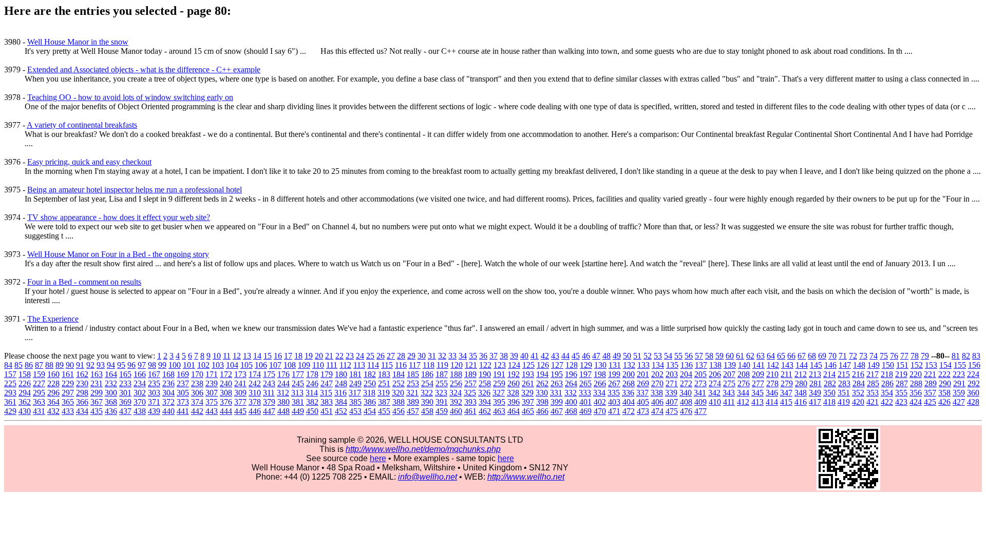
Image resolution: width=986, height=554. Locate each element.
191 (499, 374)
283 (844, 383)
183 (384, 374)
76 (894, 355)
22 (339, 355)
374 (197, 402)
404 (628, 402)
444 (226, 411)
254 (427, 383)
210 (772, 374)
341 (700, 392)
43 (555, 355)
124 (514, 365)
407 (672, 402)
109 (304, 365)
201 (643, 374)
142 (773, 365)
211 (786, 374)
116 (401, 365)
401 (585, 402)
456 (398, 411)
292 (974, 383)
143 (787, 365)
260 (513, 383)
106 (261, 365)
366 (82, 402)
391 (441, 402)
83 (976, 355)
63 (760, 355)
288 (916, 383)
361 (10, 402)
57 (699, 355)
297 (68, 392)
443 (211, 411)
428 (973, 402)
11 (227, 355)
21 (329, 355)
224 (973, 374)
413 (757, 402)
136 (686, 365)
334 (599, 392)
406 (657, 402)
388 (398, 402)
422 (887, 402)
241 (240, 383)
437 (125, 411)
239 (211, 383)
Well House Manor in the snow (77, 41)
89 (59, 365)
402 (600, 402)
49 (617, 355)
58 (709, 355)
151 (902, 365)
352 (858, 392)
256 (456, 383)
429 (10, 411)
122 (485, 365)
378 (255, 402)
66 (791, 355)
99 (162, 365)
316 (340, 392)
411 (729, 402)
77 (904, 355)
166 (140, 374)
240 (226, 383)
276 (743, 383)
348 (800, 392)
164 (111, 374)
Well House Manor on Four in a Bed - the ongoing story (118, 254)
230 (82, 383)
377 (240, 402)
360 (973, 392)
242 (255, 383)
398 (542, 402)
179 (326, 374)
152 (917, 365)
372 (168, 402)
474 (657, 411)
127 (557, 365)
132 (629, 365)
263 (557, 383)
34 (463, 355)
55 (678, 355)
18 (298, 355)
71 (843, 355)
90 (70, 365)
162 (82, 374)
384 (341, 402)
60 (730, 355)
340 (685, 392)
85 (18, 365)
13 (247, 355)
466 (542, 411)
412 (743, 402)
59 (719, 355)
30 (422, 355)
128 (571, 365)
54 (668, 355)
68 (812, 355)
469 (585, 411)
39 (514, 355)
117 (415, 365)
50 (627, 355)
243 (269, 383)
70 (832, 355)
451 (326, 411)
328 (513, 392)
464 (513, 411)
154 (945, 365)
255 (441, 383)
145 (816, 365)
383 (326, 402)
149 (873, 365)
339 (671, 392)
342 (714, 392)
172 (226, 374)
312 (283, 392)
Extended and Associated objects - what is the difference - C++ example (143, 69)
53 (658, 355)
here (378, 458)
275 (729, 383)
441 (183, 411)
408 (686, 402)
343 (729, 392)
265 (585, 383)
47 (596, 355)
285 (873, 383)
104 (232, 365)
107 (275, 365)
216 (858, 374)
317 (355, 392)
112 (345, 365)
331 (556, 392)
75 (884, 355)
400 (571, 402)
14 (257, 355)
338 (657, 392)
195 (557, 374)
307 (211, 392)
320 (398, 392)
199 (614, 374)
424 (915, 402)
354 (887, 392)
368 (111, 402)
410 (715, 402)
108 (289, 365)
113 (359, 365)
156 (974, 365)
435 (96, 411)
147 (845, 365)
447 (269, 411)
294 (24, 392)
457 (413, 411)
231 (96, 383)
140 (744, 365)
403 (614, 402)
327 (498, 392)
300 (111, 392)
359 (959, 392)
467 (557, 411)
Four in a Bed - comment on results (84, 282)
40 (524, 355)
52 (647, 355)
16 (278, 355)
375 (211, 402)
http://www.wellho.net (525, 476)
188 (456, 374)
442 (197, 411)
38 (504, 355)
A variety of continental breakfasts (82, 125)
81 (956, 355)
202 (657, 374)
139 (730, 365)
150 (888, 365)
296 (53, 392)
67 (802, 355)
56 (689, 355)
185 (413, 374)
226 (24, 383)
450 (312, 411)
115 (387, 365)
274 (715, 383)
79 (925, 355)
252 (398, 383)
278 (772, 383)
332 (570, 392)
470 (600, 411)
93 (101, 365)
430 (24, 411)
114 (373, 365)
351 (844, 392)
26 (380, 355)
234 (140, 383)
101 (189, 365)
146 (830, 365)
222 (944, 374)
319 (383, 392)
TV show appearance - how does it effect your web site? (118, 217)
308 (226, 392)
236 (168, 383)
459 (441, 411)
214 (829, 374)
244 (283, 383)
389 (413, 402)
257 (470, 383)
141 (758, 365)
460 (456, 411)
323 (441, 392)
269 (643, 383)
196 (571, 374)
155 (960, 365)
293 (10, 392)
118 (428, 365)
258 (485, 383)
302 (140, 392)
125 (528, 365)
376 (226, 402)
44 (565, 355)
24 (360, 355)
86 (29, 365)
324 (455, 392)
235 (154, 383)
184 (398, 374)
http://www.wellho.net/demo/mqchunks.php (423, 449)
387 (384, 402)
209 (758, 374)
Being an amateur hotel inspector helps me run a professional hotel (134, 189)
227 (39, 383)
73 (863, 355)
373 (183, 402)
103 (218, 365)
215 (844, 374)
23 (350, 355)
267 (614, 383)
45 (576, 355)
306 (197, 392)
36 (483, 355)
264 (571, 383)
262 (542, 383)
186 (427, 374)
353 (872, 392)
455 (384, 411)
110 (318, 365)
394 (485, 402)
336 (628, 392)
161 (68, 374)
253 (413, 383)
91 (80, 365)
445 (240, 411)
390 (427, 402)
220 (915, 374)
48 (606, 355)
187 (441, 374)
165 (125, 374)
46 (586, 355)
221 (930, 374)
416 (800, 402)
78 (915, 355)
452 (341, 411)
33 (452, 355)
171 (211, 374)
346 (772, 392)
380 (283, 402)
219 (901, 374)
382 (312, 402)
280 (801, 383)
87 (39, 365)
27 (391, 355)
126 (543, 365)
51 (637, 355)
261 (528, 383)
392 (456, 402)
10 (217, 355)
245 (298, 383)
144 (801, 365)
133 (643, 365)
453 (355, 411)
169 (183, 374)
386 (370, 402)
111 (331, 365)
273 (700, 383)
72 (853, 355)
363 (39, 402)
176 (283, 374)
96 (131, 365)
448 (283, 411)
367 (96, 402)
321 (412, 392)
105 (246, 365)
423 (901, 402)
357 (930, 392)
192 (513, 374)
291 (959, 383)
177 (298, 374)
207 (729, 374)
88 (49, 365)
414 (772, 402)
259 (499, 383)
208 (743, 374)
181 (355, 374)
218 (887, 374)
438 (140, 411)
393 (470, 402)
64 (771, 355)
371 (154, 402)
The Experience (53, 318)
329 (527, 392)
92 (90, 365)
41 (534, 355)
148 (859, 365)
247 (326, 383)
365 (68, 402)
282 (830, 383)
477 (700, 411)
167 (154, 374)
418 (829, 402)
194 (542, 374)
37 (493, 355)
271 (672, 383)
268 (628, 383)
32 (442, 355)
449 (298, 411)
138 (715, 365)
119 (442, 365)
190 (485, 374)
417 (815, 402)
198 (600, 374)
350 (829, 392)
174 (255, 374)
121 (471, 365)
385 (355, 402)
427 (959, 402)
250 (370, 383)
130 (600, 365)
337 (642, 392)
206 (715, 374)
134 (658, 365)
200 (628, 374)
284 (858, 383)
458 (427, 411)
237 (183, 383)
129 (586, 365)
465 (528, 411)
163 (96, 374)
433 (68, 411)
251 (384, 383)
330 (542, 392)
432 (53, 411)
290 (945, 383)
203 (672, 374)
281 (815, 383)
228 (53, 383)
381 (298, 402)
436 (111, 411)
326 (484, 392)
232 (111, 383)
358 (944, 392)
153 (931, 365)
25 (370, 355)
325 (470, 392)
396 (513, 402)
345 (757, 392)
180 (341, 374)
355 (901, 392)
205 (700, 374)
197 (585, 374)
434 (82, 411)
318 (369, 392)
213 (815, 374)
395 (499, 402)
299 (96, 392)
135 (672, 365)
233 (125, 383)
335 (614, 392)
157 (10, 374)
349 (815, 392)
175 (269, 374)
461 (470, 411)
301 (125, 392)
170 (197, 374)
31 (432, 355)
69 (822, 355)
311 (269, 392)
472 (628, 411)
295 (39, 392)
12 (237, 355)
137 (701, 365)
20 (319, 355)
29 (411, 355)
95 (121, 365)
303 (154, 392)
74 (873, 355)
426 (944, 402)
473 (643, 411)
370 (140, 402)
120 (456, 365)
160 (53, 374)
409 (700, 402)
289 (930, 383)
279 (787, 383)
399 (557, 402)
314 (312, 392)
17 (288, 355)
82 (966, 355)
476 (686, 411)
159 (39, 374)
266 (600, 383)
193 (528, 374)
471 (614, 411)
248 (341, 383)
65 (781, 355)
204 (686, 374)
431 (39, 411)
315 (326, 392)
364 (53, 402)
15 (267, 355)
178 (312, 374)
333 (585, 392)
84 (8, 365)
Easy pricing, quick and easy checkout (89, 161)
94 (111, 365)
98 (152, 365)
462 (485, 411)
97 (142, 365)
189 (470, 374)
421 (872, 402)
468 (571, 411)
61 (740, 355)
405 (643, 402)
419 (844, 402)
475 (672, 411)
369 (125, 402)
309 (240, 392)
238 (197, 383)
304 (168, 392)
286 (887, 383)
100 (174, 365)
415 (786, 402)
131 (615, 365)
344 (743, 392)
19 (309, 355)
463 (499, 411)
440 (168, 411)
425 (930, 402)
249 (355, 383)
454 (370, 411)
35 (473, 355)
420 (858, 402)
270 (657, 383)
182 (370, 374)
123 (500, 365)
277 (758, 383)
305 (183, 392)
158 (24, 374)
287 (902, 383)
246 (312, 383)
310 (255, 392)
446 (255, 411)
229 (68, 383)
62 (750, 355)
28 (401, 355)
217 (872, 374)
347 (786, 392)
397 (528, 402)
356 (915, 392)
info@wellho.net (427, 476)
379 (269, 402)
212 (800, 374)
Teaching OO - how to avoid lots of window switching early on (130, 97)
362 (24, 402)
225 (10, 383)
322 (427, 392)
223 (959, 374)
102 (203, 365)
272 (686, 383)
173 (240, 374)
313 (297, 392)
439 (154, 411)
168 (168, 374)
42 (545, 355)
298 (82, 392)
